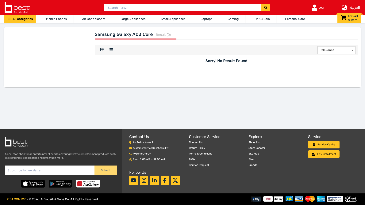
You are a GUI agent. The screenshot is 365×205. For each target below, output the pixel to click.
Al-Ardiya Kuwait (143, 142)
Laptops (206, 19)
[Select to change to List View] (111, 50)
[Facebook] (165, 180)
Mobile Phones (56, 19)
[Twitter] (175, 180)
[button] (20, 19)
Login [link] (322, 7)
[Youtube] (133, 180)
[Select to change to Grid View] (102, 50)
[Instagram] (144, 180)
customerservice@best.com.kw (150, 148)
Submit (105, 170)
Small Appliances (173, 19)
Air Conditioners (93, 19)
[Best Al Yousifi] (17, 7)
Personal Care (295, 19)
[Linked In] (154, 180)
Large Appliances (133, 19)
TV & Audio (262, 19)
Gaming (233, 19)
